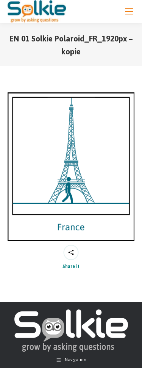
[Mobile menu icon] (129, 11)
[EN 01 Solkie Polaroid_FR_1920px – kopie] (71, 166)
